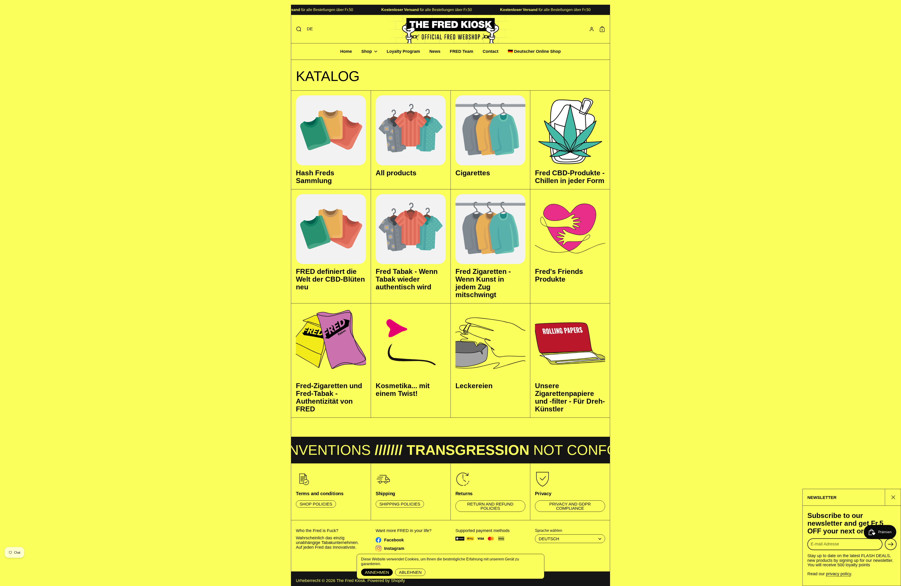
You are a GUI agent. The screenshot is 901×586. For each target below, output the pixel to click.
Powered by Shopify (386, 580)
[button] (297, 29)
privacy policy (838, 573)
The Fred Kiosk (350, 580)
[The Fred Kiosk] (450, 29)
